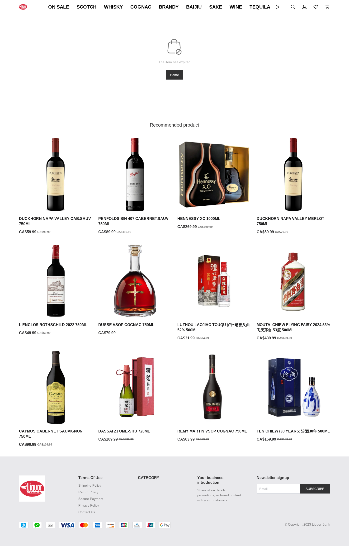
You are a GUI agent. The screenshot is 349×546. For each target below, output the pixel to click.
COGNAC (140, 6)
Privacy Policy (88, 505)
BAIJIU (194, 6)
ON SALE (58, 6)
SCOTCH (86, 6)
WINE (236, 6)
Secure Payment (90, 499)
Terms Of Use (90, 478)
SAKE (215, 6)
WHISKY (113, 6)
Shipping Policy (89, 485)
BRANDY (169, 6)
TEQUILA (260, 6)
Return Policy (88, 492)
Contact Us (86, 512)
